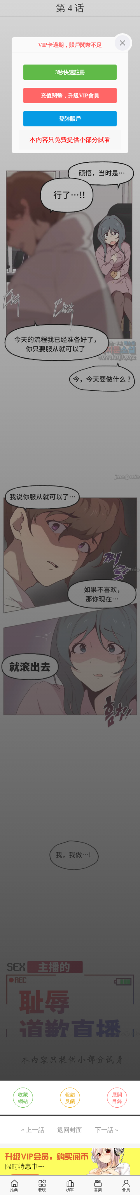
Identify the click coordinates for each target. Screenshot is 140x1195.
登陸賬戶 (70, 119)
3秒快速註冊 (70, 72)
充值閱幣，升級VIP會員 (70, 95)
